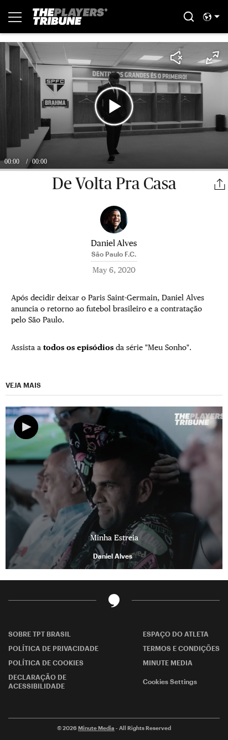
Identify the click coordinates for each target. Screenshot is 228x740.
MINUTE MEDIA (168, 662)
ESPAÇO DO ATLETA (176, 634)
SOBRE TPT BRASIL (39, 634)
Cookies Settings (170, 681)
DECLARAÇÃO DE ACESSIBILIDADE (37, 681)
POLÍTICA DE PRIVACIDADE (53, 648)
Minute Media (96, 728)
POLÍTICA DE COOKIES (46, 662)
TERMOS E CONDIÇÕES (181, 648)
